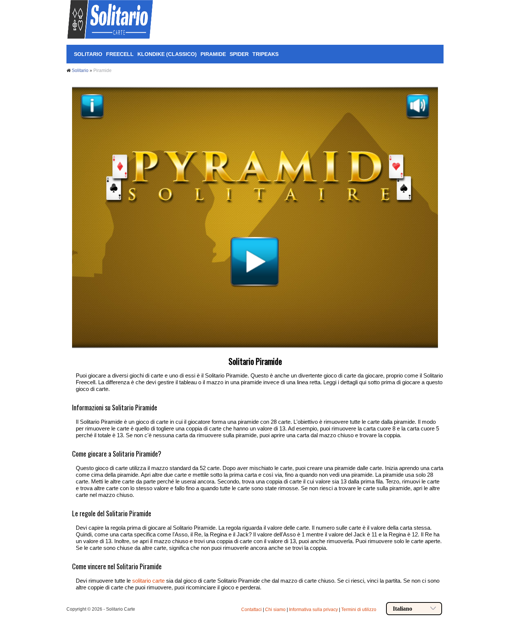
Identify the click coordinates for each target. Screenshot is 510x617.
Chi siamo (275, 609)
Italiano (402, 608)
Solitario (88, 54)
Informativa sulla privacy (313, 609)
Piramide (213, 54)
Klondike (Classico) (167, 54)
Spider (239, 54)
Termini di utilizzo (358, 609)
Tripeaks (265, 54)
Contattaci (251, 609)
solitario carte (148, 580)
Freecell (120, 54)
